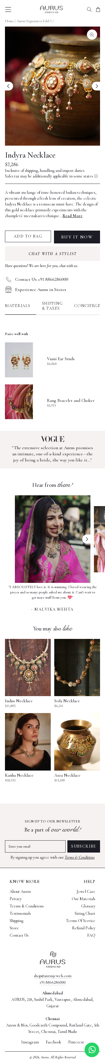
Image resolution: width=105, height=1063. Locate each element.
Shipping (16, 920)
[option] (52, 597)
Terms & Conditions (79, 857)
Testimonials (20, 913)
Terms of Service (80, 920)
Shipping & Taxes (52, 306)
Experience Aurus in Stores (40, 289)
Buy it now (77, 237)
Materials (17, 305)
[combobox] (89, 9)
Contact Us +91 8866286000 (41, 279)
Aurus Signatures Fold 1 (34, 21)
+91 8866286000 (52, 982)
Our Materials (83, 898)
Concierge (87, 305)
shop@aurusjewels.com (52, 975)
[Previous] (9, 86)
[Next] (96, 86)
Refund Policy (83, 928)
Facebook (53, 1042)
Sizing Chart (85, 913)
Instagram (30, 1042)
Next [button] (86, 539)
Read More (72, 215)
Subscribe (83, 846)
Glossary (88, 906)
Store (14, 928)
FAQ (91, 935)
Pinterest (76, 1042)
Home (9, 21)
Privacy (16, 898)
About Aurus (20, 891)
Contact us (19, 935)
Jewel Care (86, 891)
